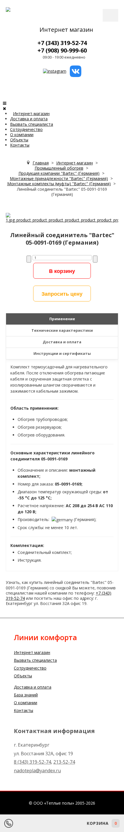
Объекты (19, 140)
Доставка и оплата (29, 118)
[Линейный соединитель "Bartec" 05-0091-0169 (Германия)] (62, 217)
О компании (21, 134)
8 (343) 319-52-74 (32, 762)
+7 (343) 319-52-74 (62, 43)
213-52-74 (64, 762)
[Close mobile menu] (4, 108)
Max (56, 823)
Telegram (40, 823)
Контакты (19, 145)
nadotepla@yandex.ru (37, 770)
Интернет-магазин (31, 113)
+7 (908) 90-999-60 (62, 50)
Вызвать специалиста (31, 124)
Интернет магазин (66, 29)
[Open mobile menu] (4, 103)
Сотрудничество (26, 129)
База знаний (26, 695)
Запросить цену (62, 293)
